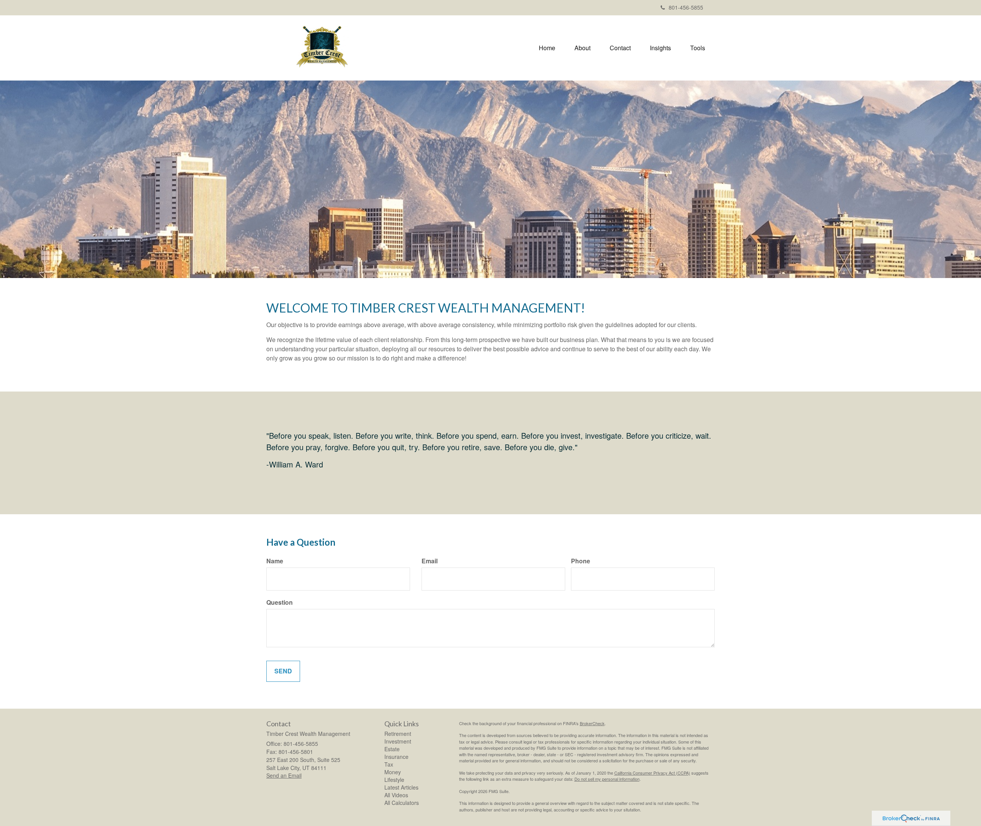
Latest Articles (401, 787)
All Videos (396, 795)
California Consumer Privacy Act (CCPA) (652, 773)
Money (392, 772)
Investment (397, 741)
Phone (580, 561)
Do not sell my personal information (607, 779)
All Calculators (401, 802)
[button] (582, 48)
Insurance (396, 756)
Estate (392, 749)
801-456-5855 (686, 7)
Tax (388, 764)
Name (274, 561)
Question (279, 602)
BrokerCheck (592, 723)
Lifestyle (394, 779)
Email (430, 561)
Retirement (397, 733)
